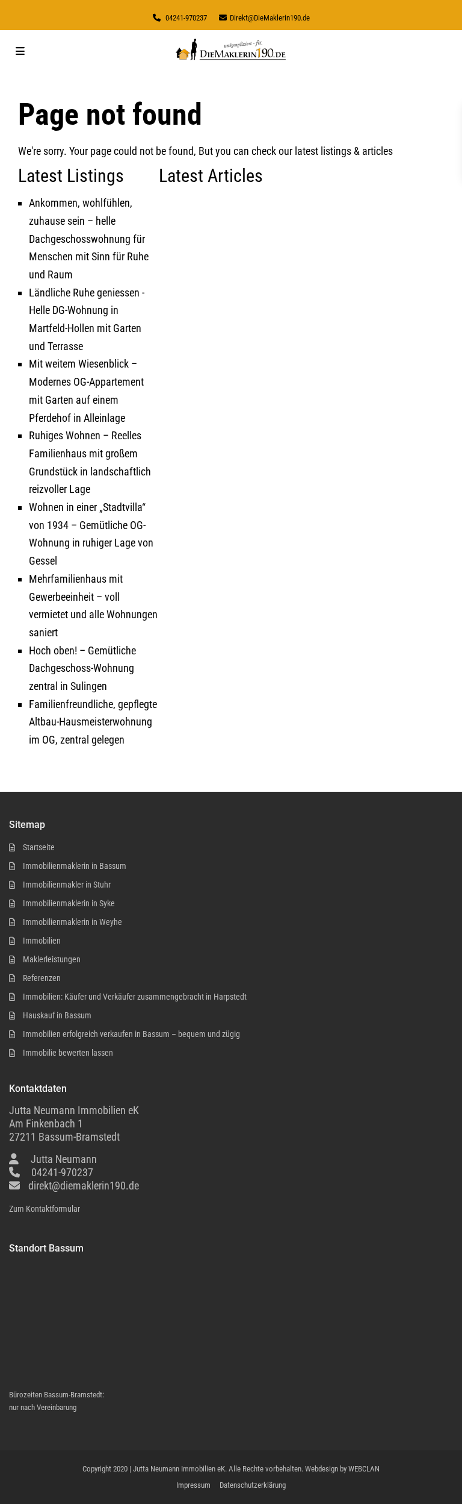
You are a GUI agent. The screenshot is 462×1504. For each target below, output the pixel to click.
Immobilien (42, 940)
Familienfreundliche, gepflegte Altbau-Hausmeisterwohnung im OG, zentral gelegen (93, 722)
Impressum (193, 1485)
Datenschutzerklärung (253, 1485)
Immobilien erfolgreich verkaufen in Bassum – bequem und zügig (131, 1034)
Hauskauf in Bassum (57, 1015)
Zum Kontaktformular (44, 1209)
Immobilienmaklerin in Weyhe (72, 922)
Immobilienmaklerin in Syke (69, 903)
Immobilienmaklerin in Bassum (74, 866)
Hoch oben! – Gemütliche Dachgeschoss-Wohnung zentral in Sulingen (82, 668)
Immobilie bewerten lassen (68, 1053)
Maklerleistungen (52, 959)
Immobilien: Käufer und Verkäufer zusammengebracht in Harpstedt (135, 996)
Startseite (39, 847)
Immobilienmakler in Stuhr (67, 884)
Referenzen (42, 978)
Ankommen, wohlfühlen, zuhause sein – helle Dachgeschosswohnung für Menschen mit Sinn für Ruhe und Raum (89, 238)
